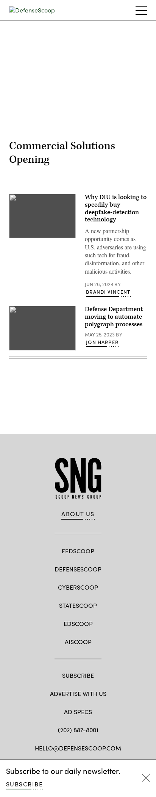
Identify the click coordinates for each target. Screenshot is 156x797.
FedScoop (78, 551)
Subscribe (24, 784)
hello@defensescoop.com (78, 748)
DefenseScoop (78, 569)
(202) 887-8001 (78, 730)
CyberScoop (78, 587)
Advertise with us (78, 693)
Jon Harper (102, 342)
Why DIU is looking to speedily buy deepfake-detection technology (116, 208)
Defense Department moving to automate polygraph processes (114, 316)
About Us (78, 514)
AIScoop (78, 642)
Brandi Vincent (108, 291)
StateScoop (78, 605)
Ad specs (78, 712)
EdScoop (78, 623)
